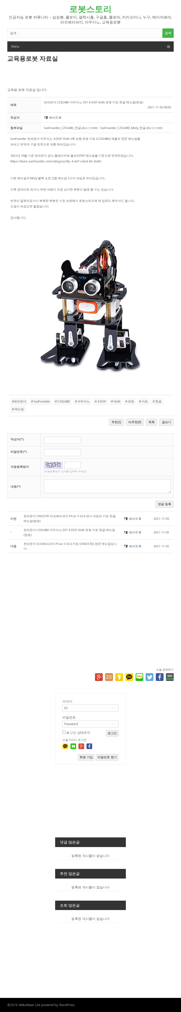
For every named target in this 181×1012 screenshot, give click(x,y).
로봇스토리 (90, 9)
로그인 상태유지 (78, 733)
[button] (46, 117)
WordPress (67, 1005)
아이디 (67, 701)
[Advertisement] (90, 75)
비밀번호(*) (19, 451)
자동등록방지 (20, 467)
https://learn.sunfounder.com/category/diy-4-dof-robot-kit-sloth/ (56, 161)
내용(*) (16, 486)
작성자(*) (17, 439)
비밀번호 (69, 717)
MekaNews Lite (29, 1005)
